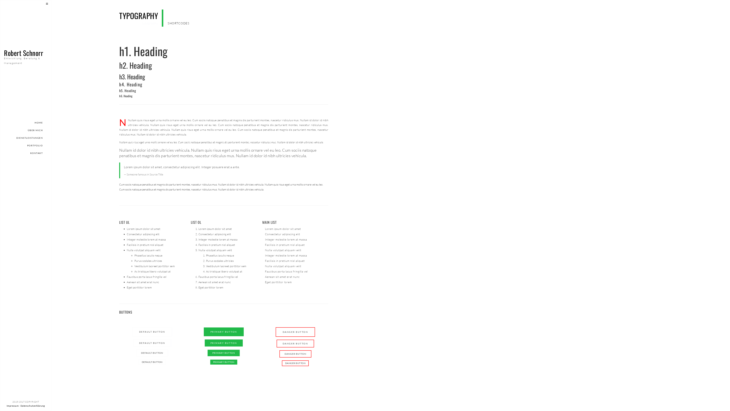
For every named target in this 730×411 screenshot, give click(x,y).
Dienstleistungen (29, 137)
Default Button (152, 331)
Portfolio (35, 145)
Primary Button (223, 331)
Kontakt (36, 153)
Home (39, 122)
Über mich (35, 130)
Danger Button (295, 332)
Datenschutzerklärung (33, 405)
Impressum (13, 405)
